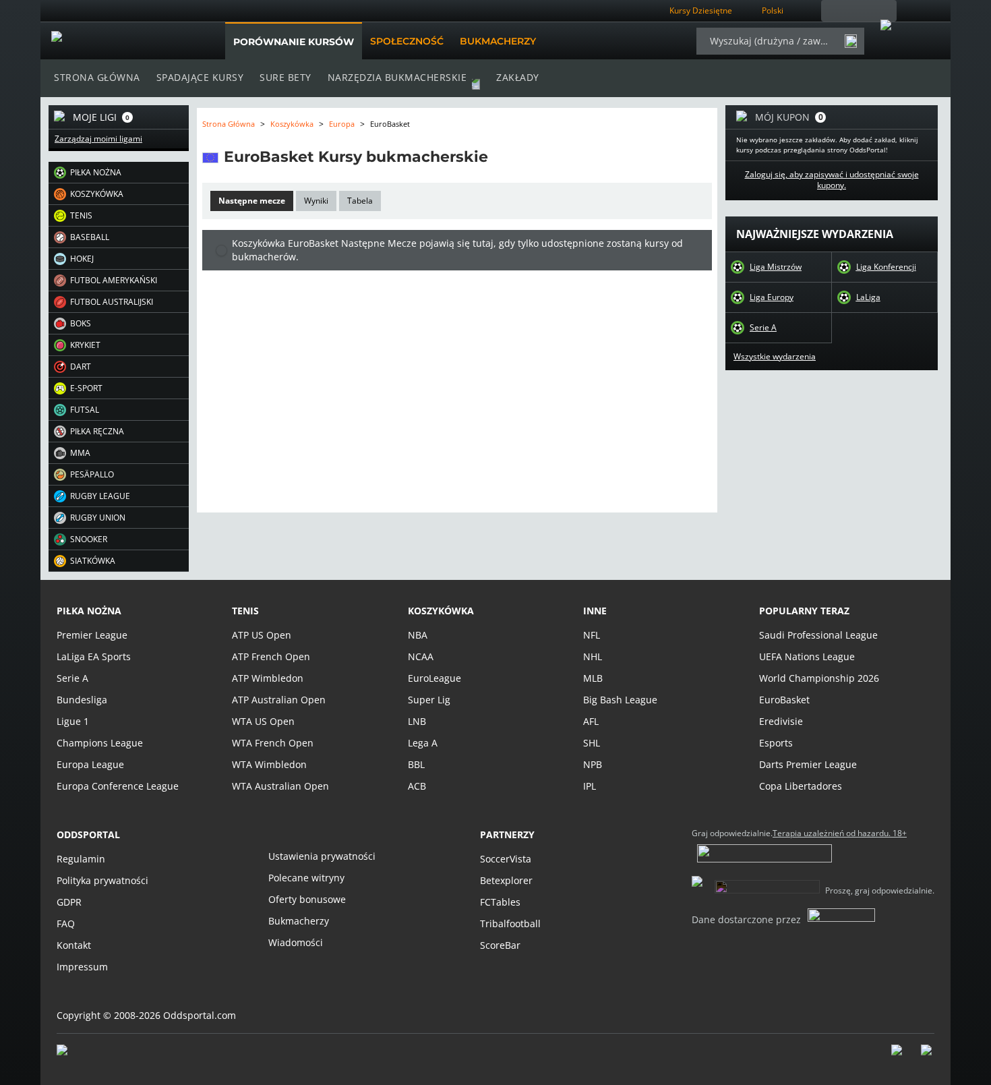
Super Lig (429, 699)
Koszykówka (291, 124)
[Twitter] (927, 1057)
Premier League (92, 634)
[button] (119, 172)
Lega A (423, 742)
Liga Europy (771, 297)
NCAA (420, 656)
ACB (417, 786)
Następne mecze (251, 200)
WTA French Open (272, 742)
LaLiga (868, 297)
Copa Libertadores (800, 786)
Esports (776, 742)
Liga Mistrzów (776, 267)
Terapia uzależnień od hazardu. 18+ (840, 833)
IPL (589, 786)
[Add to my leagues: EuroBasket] (500, 156)
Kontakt (74, 945)
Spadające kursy (200, 77)
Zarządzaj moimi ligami (98, 139)
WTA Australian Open (280, 786)
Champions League (100, 742)
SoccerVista (505, 858)
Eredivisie (781, 721)
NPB (592, 764)
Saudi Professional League (818, 634)
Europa (342, 124)
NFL (591, 634)
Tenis (245, 610)
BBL (416, 764)
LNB (417, 721)
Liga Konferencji (886, 267)
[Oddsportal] (119, 41)
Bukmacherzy (498, 41)
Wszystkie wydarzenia (774, 356)
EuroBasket (784, 699)
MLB (593, 678)
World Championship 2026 (819, 678)
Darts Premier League (808, 764)
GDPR (69, 902)
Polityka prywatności (102, 880)
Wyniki (316, 200)
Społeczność (407, 41)
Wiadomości (295, 942)
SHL (591, 742)
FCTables (500, 902)
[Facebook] (898, 1057)
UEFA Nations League (807, 656)
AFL (591, 721)
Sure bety (285, 77)
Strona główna (97, 77)
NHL (592, 656)
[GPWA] (75, 1053)
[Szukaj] (850, 41)
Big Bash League (620, 699)
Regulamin (81, 858)
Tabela (360, 200)
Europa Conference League (118, 786)
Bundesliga (82, 699)
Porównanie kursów (293, 42)
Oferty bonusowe (307, 899)
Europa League (90, 764)
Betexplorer (506, 880)
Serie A (763, 327)
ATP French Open (271, 656)
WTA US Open (263, 721)
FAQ (66, 923)
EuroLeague (434, 678)
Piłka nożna (89, 610)
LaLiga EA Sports (94, 656)
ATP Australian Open (279, 699)
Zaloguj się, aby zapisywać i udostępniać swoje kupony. (832, 180)
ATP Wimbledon (267, 678)
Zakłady (517, 77)
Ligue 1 (73, 721)
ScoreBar (500, 945)
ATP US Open (261, 634)
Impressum (82, 966)
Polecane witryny (306, 877)
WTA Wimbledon (269, 764)
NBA (417, 634)
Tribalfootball (510, 923)
